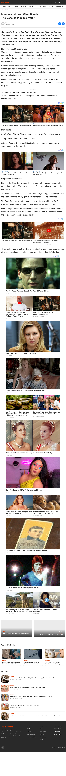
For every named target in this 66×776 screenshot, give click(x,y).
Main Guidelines (31, 734)
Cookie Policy (57, 731)
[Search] (51, 2)
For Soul (51, 6)
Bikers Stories (59, 6)
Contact (29, 731)
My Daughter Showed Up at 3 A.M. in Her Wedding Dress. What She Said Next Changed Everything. (36, 715)
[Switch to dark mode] (47, 2)
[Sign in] (59, 2)
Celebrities (23, 6)
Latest (4, 6)
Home (42, 728)
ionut (6, 22)
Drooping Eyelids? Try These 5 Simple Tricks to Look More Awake (27, 687)
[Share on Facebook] (63, 23)
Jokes (44, 6)
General (10, 6)
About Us (29, 728)
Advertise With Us (31, 737)
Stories (17, 6)
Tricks (39, 6)
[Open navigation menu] (63, 2)
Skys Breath (5, 2)
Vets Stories (32, 6)
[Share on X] (59, 23)
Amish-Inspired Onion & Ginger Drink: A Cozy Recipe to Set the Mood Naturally (30, 696)
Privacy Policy (57, 728)
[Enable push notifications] (55, 2)
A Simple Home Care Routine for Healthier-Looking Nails (24, 705)
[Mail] (2, 747)
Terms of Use (57, 734)
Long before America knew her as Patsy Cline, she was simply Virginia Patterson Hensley (33, 678)
